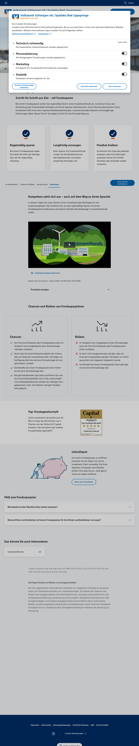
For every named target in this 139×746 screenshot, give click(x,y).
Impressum (43, 33)
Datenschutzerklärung (23, 33)
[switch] (124, 53)
